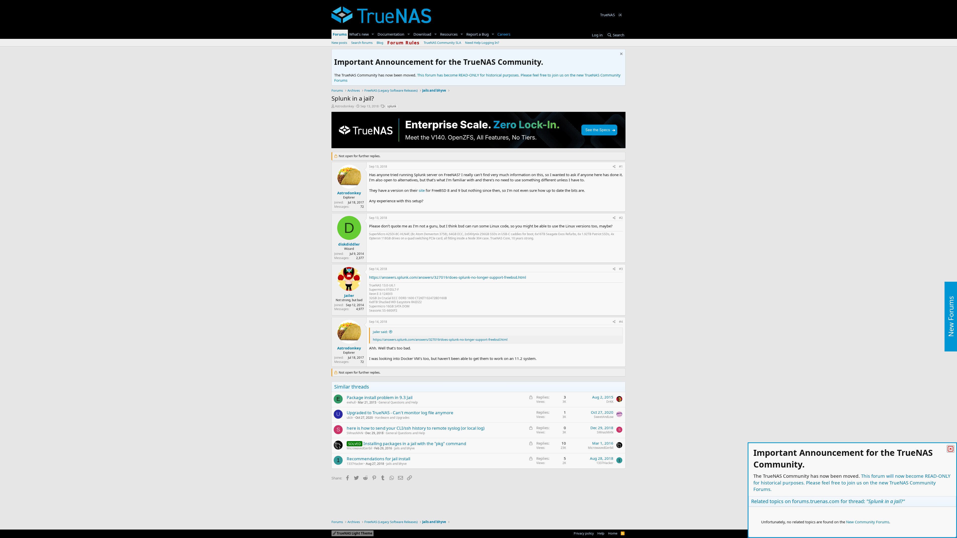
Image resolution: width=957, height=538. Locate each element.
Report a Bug (477, 34)
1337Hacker (355, 464)
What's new (359, 34)
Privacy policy (584, 533)
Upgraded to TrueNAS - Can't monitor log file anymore (400, 412)
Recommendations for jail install (378, 459)
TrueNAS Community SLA (442, 42)
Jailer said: (380, 332)
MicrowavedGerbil (359, 448)
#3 (621, 269)
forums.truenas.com (815, 501)
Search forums (362, 42)
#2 (621, 218)
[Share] (614, 167)
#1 (621, 166)
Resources (449, 34)
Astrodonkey (344, 106)
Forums (340, 34)
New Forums (951, 316)
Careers (503, 34)
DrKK (609, 402)
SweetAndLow (603, 417)
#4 (621, 322)
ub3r (350, 417)
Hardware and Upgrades (392, 417)
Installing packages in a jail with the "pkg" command (414, 443)
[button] (372, 34)
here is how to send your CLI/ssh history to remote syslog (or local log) (415, 428)
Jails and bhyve (404, 448)
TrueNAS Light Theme (354, 533)
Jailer (349, 295)
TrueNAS (607, 14)
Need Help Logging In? (482, 42)
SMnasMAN (355, 433)
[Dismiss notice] (621, 54)
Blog (380, 42)
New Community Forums (867, 521)
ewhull (351, 402)
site (422, 190)
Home (612, 533)
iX (620, 14)
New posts (339, 42)
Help (600, 533)
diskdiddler (349, 244)
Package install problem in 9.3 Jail (379, 397)
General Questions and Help (398, 402)
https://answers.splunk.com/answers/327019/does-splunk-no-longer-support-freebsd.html (447, 277)
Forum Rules (403, 43)
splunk (391, 106)
